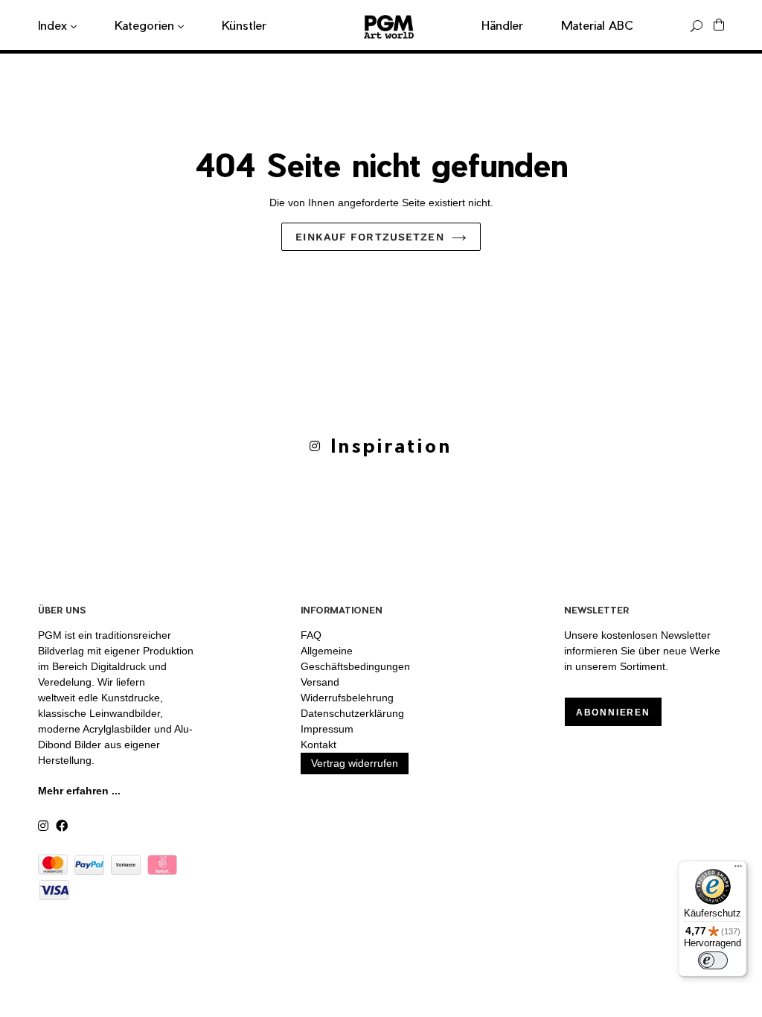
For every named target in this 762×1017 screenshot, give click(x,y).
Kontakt (318, 744)
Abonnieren (613, 712)
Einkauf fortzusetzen (369, 237)
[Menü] (738, 870)
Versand (320, 682)
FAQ (311, 635)
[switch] (713, 960)
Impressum (327, 729)
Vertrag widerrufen (354, 763)
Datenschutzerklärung (352, 713)
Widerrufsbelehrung (347, 698)
